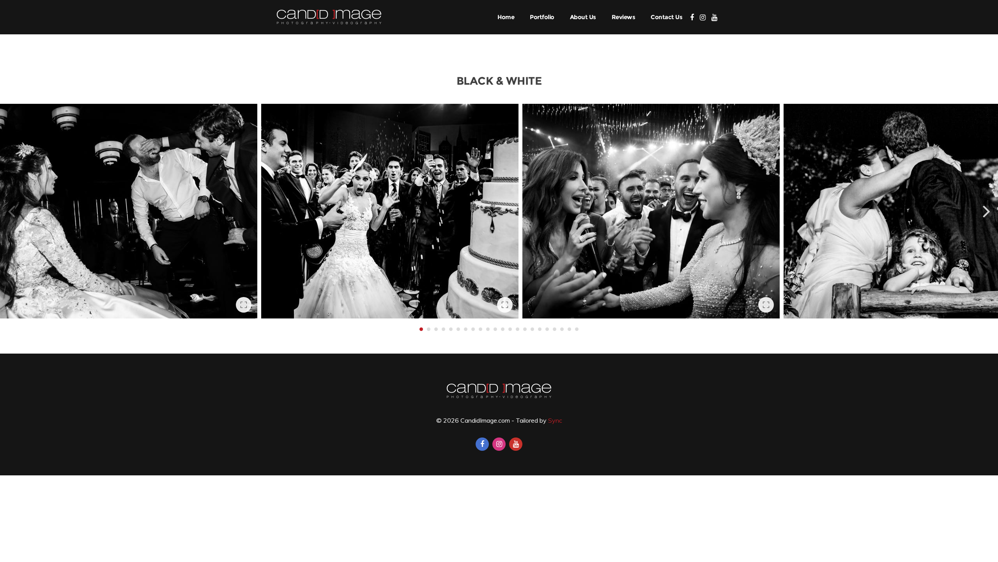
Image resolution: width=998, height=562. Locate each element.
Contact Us (666, 17)
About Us (583, 17)
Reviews (623, 17)
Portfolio (542, 17)
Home (505, 17)
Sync (555, 420)
